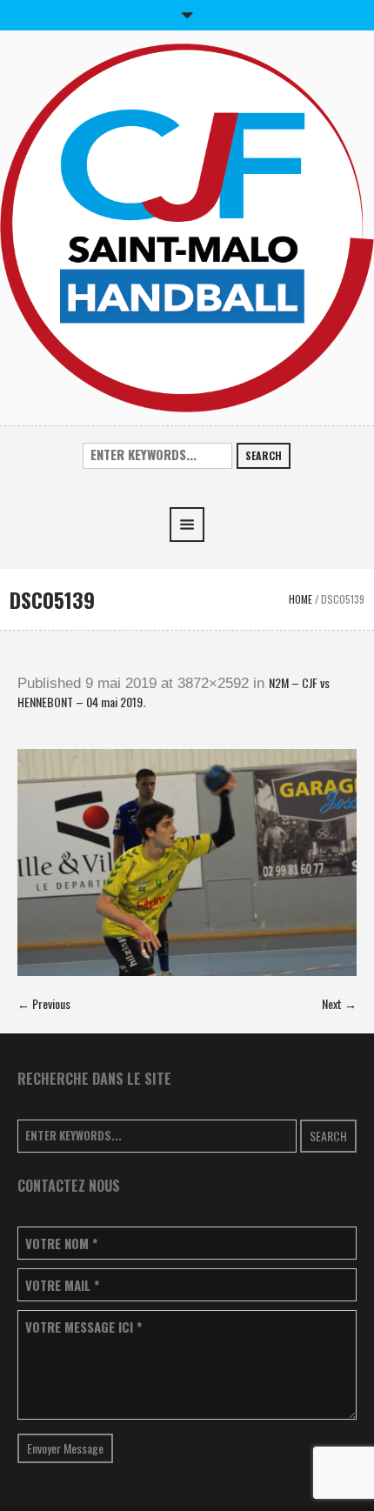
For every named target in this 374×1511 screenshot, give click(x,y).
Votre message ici (83, 1327)
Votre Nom (61, 1243)
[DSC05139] (187, 862)
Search (263, 455)
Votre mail (62, 1285)
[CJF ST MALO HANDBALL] (187, 226)
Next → (339, 1003)
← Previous (43, 1003)
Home (300, 599)
